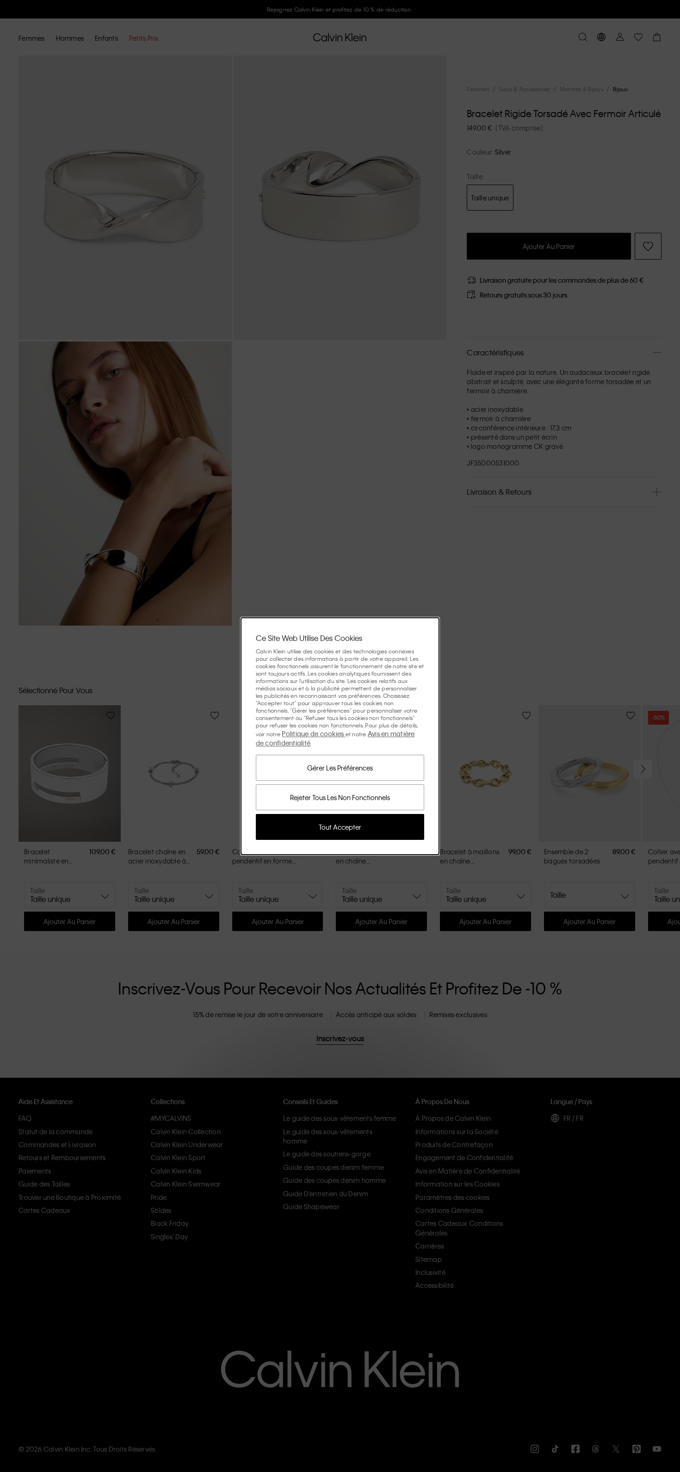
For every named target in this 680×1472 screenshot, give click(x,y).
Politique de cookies (313, 733)
